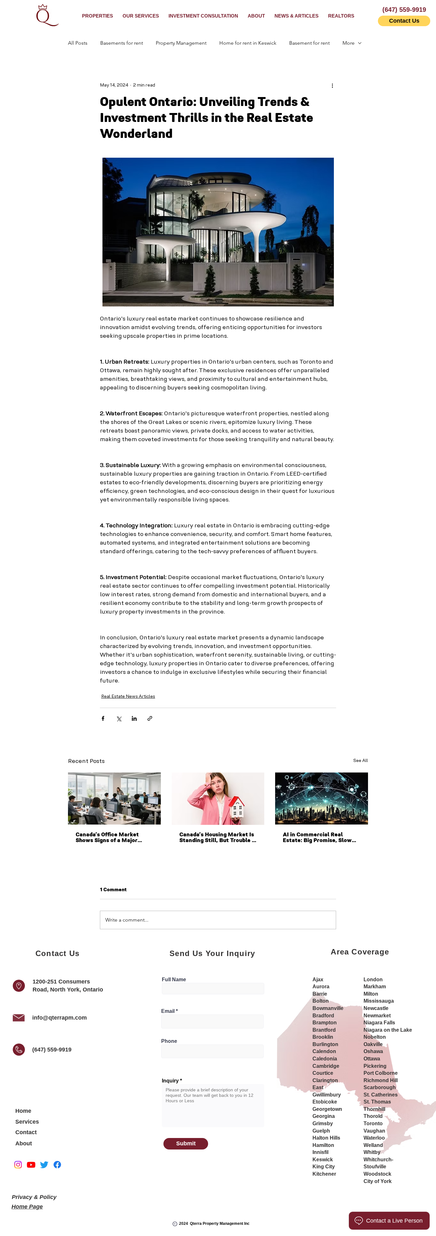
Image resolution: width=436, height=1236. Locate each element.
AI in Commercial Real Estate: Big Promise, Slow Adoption (317, 838)
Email (168, 1011)
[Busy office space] (114, 798)
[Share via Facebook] (103, 718)
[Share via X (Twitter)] (119, 718)
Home (23, 1111)
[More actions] (332, 85)
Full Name (174, 979)
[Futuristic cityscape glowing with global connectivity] (321, 798)
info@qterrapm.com (59, 1017)
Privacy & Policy (34, 1197)
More (348, 43)
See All (360, 760)
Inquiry (170, 1080)
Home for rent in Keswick (247, 43)
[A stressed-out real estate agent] (218, 798)
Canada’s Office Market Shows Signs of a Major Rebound (107, 838)
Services (27, 1122)
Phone (169, 1041)
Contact (26, 1132)
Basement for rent (309, 43)
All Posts (77, 43)
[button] (141, 16)
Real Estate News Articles (128, 696)
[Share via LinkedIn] (134, 718)
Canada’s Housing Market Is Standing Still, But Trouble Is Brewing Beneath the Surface (218, 838)
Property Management (181, 43)
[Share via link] (150, 718)
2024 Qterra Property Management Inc (214, 1223)
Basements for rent (121, 43)
